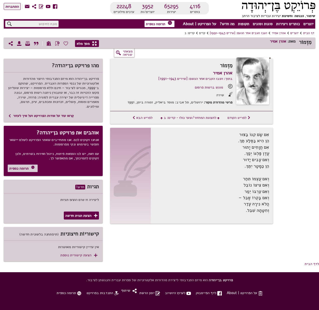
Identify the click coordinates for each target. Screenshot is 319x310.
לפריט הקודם (239, 117)
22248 (124, 6)
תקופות (243, 24)
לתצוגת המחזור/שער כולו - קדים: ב (190, 117)
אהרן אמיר (279, 33)
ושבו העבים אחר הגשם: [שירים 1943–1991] (238, 33)
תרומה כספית (159, 23)
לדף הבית (312, 263)
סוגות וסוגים (263, 24)
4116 (195, 6)
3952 (147, 6)
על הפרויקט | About (199, 24)
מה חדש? (227, 24)
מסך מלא (87, 43)
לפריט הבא (142, 117)
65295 (171, 6)
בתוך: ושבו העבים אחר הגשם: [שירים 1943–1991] (195, 78)
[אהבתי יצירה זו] (66, 43)
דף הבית (308, 33)
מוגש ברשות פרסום (209, 87)
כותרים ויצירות (288, 24)
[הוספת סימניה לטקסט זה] (57, 43)
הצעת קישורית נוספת (78, 255)
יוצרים (308, 24)
